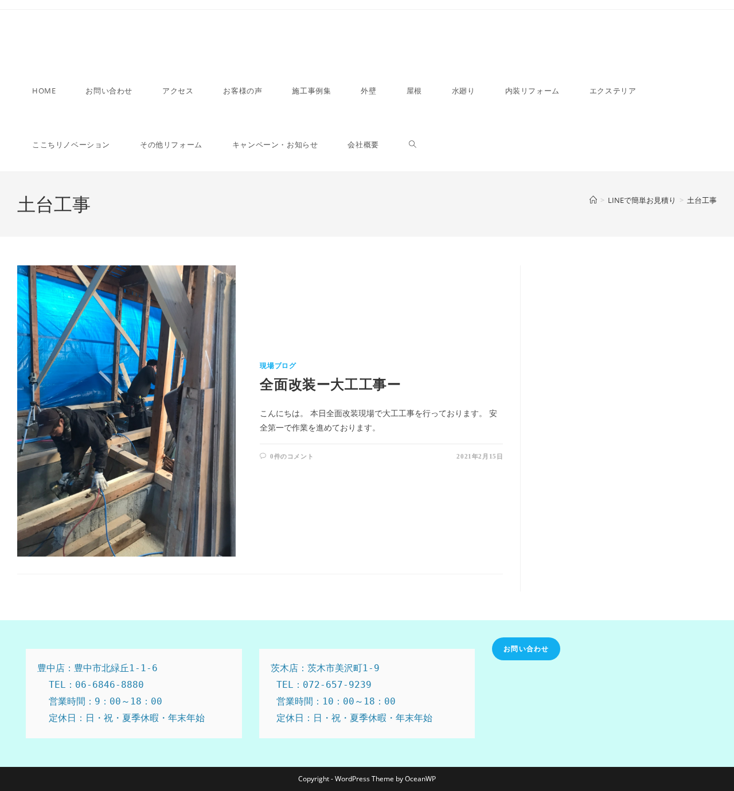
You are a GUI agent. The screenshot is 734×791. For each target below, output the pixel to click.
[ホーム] (593, 200)
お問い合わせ (526, 648)
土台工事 (702, 200)
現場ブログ (278, 366)
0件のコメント (292, 456)
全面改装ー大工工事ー (330, 384)
